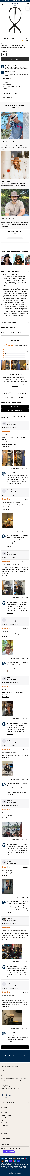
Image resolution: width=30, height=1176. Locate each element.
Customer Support (8, 328)
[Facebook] (2, 1148)
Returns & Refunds (6, 1115)
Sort (14, 416)
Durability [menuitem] (14, 393)
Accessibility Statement (21, 1164)
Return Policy (4, 1125)
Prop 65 (26, 1167)
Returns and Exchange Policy (12, 333)
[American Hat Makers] (15, 4)
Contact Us (4, 1110)
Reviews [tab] (5, 402)
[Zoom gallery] (27, 8)
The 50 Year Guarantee (9, 322)
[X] (5, 1148)
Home (3, 1055)
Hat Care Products (15, 1055)
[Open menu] (2, 4)
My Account (4, 1112)
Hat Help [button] (4, 1133)
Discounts (3, 1128)
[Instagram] (13, 1148)
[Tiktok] (7, 1148)
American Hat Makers (8, 1163)
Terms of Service (15, 1080)
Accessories (8, 1055)
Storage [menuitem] (6, 393)
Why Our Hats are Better (10, 271)
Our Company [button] (5, 1138)
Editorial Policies (21, 1166)
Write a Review (19, 411)
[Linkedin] (16, 1148)
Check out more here (9, 317)
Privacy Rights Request (16, 1167)
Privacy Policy (4, 1080)
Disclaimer (13, 1166)
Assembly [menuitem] (10, 397)
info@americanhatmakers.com (9, 1086)
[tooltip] (21, 374)
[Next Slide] (27, 365)
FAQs (2, 1120)
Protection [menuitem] (23, 393)
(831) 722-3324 (6, 1085)
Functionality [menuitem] (19, 397)
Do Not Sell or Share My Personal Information (11, 1172)
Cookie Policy (5, 1166)
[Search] (25, 4)
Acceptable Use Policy (7, 1164)
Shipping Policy (5, 1122)
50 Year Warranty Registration (8, 1117)
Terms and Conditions (7, 1169)
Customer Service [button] (7, 1102)
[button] (15, 59)
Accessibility (4, 1107)
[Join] (27, 1075)
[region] (15, 365)
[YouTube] (19, 1148)
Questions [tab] (16, 402)
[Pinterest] (10, 1148)
